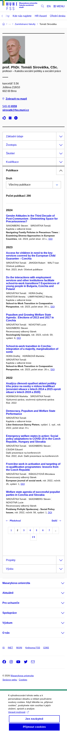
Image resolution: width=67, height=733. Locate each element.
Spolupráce (9, 612)
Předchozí (15, 520)
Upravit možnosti (16, 712)
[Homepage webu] (19, 5)
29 (33, 537)
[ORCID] (16, 118)
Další (54, 520)
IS (3, 647)
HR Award (41, 16)
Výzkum (7, 622)
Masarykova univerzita (16, 583)
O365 (46, 647)
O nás (6, 632)
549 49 (9, 106)
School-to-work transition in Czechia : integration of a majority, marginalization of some (32, 349)
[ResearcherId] (5, 118)
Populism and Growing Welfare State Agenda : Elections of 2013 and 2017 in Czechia (30, 317)
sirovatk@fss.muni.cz (15, 110)
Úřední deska (57, 16)
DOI (50, 239)
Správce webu (9, 679)
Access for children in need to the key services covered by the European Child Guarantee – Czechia (30, 255)
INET (10, 647)
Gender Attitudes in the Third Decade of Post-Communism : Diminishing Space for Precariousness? (32, 218)
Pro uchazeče (10, 602)
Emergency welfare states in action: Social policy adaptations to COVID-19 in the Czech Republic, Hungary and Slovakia (33, 439)
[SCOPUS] (10, 118)
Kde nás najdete (22, 16)
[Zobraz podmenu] (59, 583)
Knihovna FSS (32, 647)
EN (49, 6)
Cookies (23, 679)
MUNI (19, 647)
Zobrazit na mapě (16, 98)
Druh (9, 178)
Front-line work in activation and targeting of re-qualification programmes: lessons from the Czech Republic (33, 467)
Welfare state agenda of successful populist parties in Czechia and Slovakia (33, 493)
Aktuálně (7, 592)
